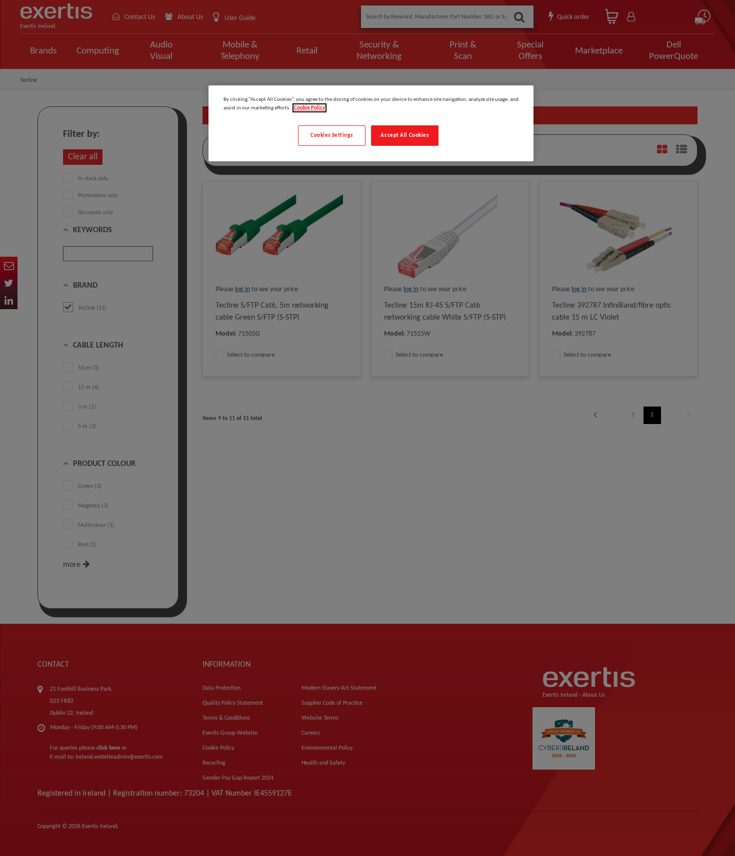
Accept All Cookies (404, 135)
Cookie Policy (309, 108)
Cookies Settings (331, 135)
